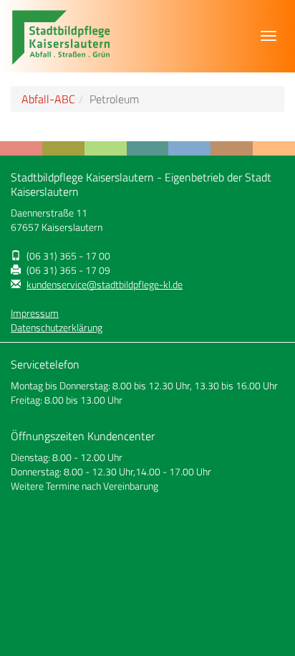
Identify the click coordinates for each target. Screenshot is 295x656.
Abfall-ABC (48, 99)
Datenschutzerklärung (56, 327)
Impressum (35, 313)
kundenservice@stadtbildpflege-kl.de (104, 284)
